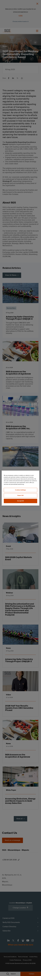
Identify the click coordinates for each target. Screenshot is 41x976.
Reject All (20, 495)
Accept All (20, 501)
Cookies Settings (20, 490)
